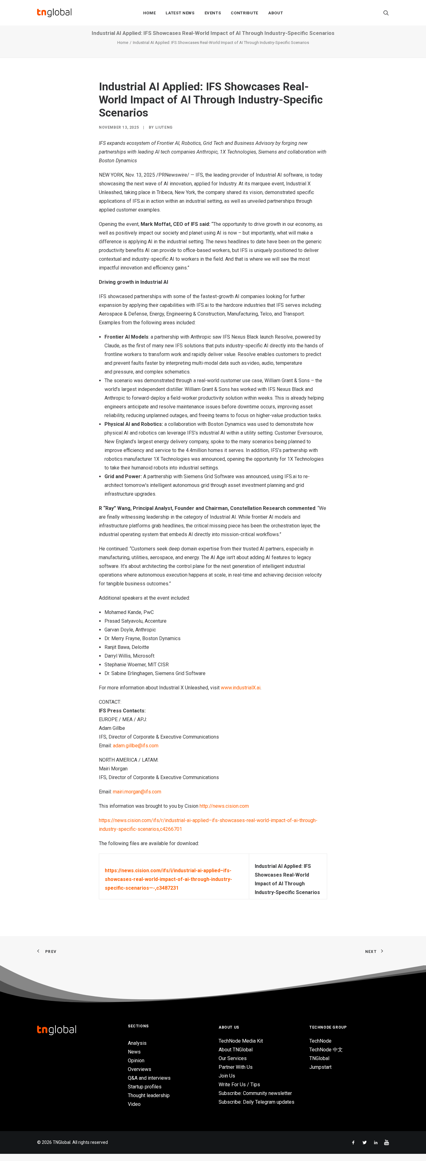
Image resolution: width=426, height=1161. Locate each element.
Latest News (180, 13)
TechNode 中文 (326, 1050)
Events (213, 13)
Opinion (136, 1060)
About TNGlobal (236, 1050)
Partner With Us (236, 1067)
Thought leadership (149, 1095)
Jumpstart (320, 1067)
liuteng (164, 127)
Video (134, 1104)
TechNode (320, 1041)
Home (149, 13)
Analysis (137, 1043)
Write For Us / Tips (239, 1084)
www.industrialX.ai (240, 688)
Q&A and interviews (149, 1078)
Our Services (233, 1058)
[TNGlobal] (54, 12)
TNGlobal (319, 1058)
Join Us (227, 1076)
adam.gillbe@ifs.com (135, 746)
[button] (386, 13)
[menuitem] (149, 13)
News (134, 1052)
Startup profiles (145, 1087)
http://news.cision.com (224, 806)
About (275, 13)
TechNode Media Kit (241, 1041)
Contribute (244, 13)
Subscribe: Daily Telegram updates (256, 1102)
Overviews (139, 1069)
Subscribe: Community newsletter (255, 1093)
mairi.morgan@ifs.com (137, 792)
